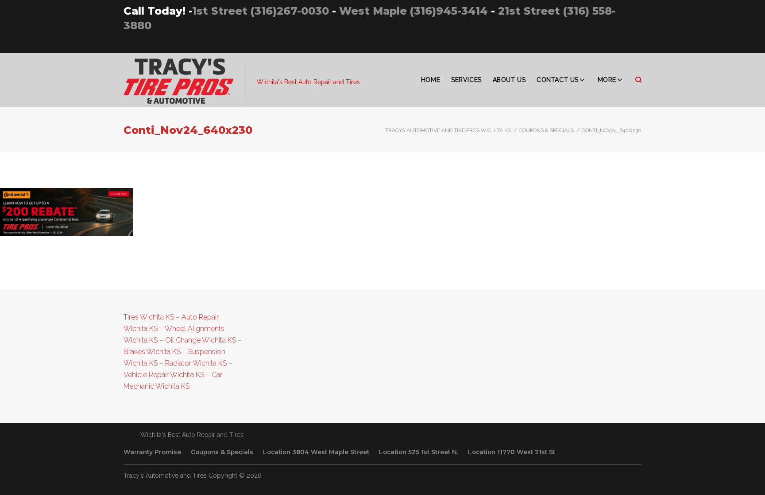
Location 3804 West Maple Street (316, 452)
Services (466, 79)
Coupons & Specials (546, 130)
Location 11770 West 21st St (511, 452)
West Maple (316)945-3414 (413, 10)
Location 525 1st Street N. (418, 452)
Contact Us (558, 79)
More (607, 79)
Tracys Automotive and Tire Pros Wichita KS (448, 130)
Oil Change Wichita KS (200, 340)
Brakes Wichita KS (152, 351)
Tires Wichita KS (149, 317)
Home (430, 79)
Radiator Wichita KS (196, 363)
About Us (509, 79)
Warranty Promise (152, 452)
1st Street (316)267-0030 (260, 10)
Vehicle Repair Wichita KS (164, 374)
